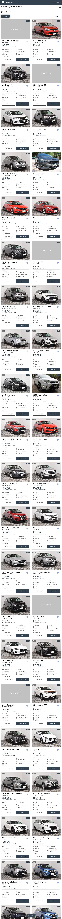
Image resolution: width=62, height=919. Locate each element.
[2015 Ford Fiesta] (15, 383)
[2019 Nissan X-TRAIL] (46, 870)
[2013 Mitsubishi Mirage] (15, 29)
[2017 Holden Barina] (15, 117)
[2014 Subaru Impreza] (15, 472)
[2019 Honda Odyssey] (46, 826)
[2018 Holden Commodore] (15, 560)
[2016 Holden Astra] (15, 206)
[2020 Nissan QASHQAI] (46, 782)
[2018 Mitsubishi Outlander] (15, 427)
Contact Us (22, 59)
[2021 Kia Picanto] (15, 605)
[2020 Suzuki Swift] (15, 693)
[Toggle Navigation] (60, 7)
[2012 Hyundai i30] (46, 73)
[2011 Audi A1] (15, 73)
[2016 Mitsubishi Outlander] (46, 295)
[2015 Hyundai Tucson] (46, 339)
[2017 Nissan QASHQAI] (46, 560)
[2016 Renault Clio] (46, 29)
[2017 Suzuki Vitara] (46, 516)
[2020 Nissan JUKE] (15, 826)
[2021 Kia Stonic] (46, 649)
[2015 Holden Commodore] (15, 782)
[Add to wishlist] (27, 41)
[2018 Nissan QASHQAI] (15, 516)
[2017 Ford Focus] (46, 206)
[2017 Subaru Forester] (15, 339)
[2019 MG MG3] (46, 250)
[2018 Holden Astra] (46, 427)
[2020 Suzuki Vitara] (46, 383)
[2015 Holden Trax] (46, 117)
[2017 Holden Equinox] (15, 250)
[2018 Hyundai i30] (15, 649)
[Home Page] (7, 2)
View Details (8, 59)
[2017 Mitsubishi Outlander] (15, 870)
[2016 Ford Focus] (46, 162)
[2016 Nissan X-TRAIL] (15, 162)
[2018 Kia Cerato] (46, 605)
